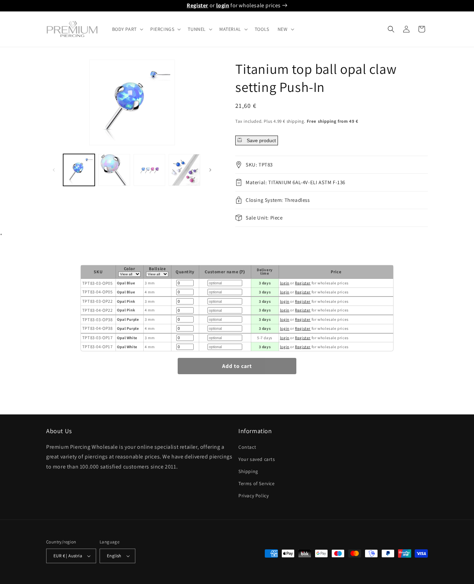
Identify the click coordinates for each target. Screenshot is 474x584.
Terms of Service (256, 483)
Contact (247, 447)
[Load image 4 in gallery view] (184, 170)
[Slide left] (53, 170)
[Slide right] (210, 170)
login (222, 5)
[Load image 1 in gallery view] (79, 170)
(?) (242, 272)
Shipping (248, 471)
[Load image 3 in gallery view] (149, 170)
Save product (260, 140)
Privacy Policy (253, 495)
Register (197, 5)
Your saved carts (256, 459)
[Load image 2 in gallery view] (114, 170)
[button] (127, 29)
